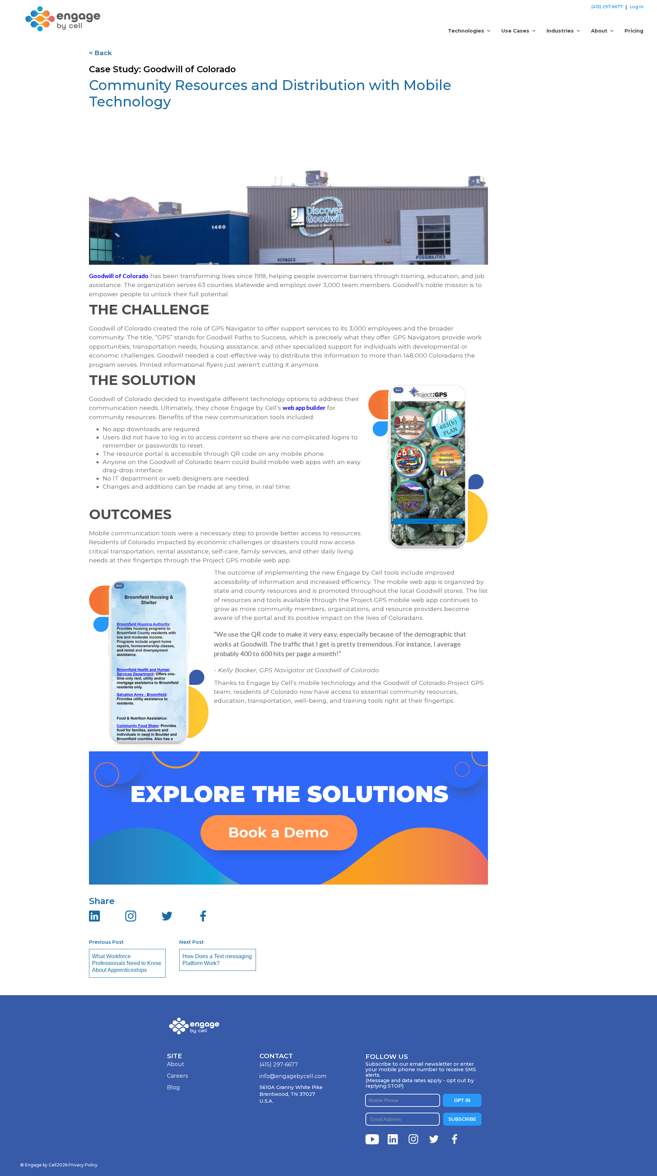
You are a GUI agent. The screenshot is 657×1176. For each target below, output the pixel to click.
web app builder (304, 407)
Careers (177, 1076)
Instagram (413, 1139)
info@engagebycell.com (292, 1076)
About (175, 1064)
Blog (173, 1087)
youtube (372, 1139)
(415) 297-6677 (607, 6)
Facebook (454, 1139)
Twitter (434, 1139)
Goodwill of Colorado (119, 275)
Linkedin (393, 1139)
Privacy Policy (83, 1164)
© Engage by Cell (43, 1164)
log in (636, 6)
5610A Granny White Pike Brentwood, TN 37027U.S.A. (291, 1094)
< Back (100, 52)
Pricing (633, 31)
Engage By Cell (45, 10)
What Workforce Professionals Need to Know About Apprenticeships (126, 963)
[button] (469, 30)
